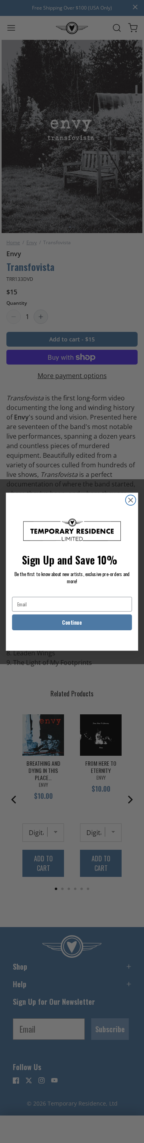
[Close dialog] (131, 500)
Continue (72, 622)
